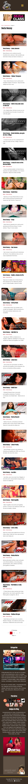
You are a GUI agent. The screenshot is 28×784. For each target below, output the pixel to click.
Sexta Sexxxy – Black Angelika (11, 500)
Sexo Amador (12, 730)
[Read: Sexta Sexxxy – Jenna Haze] (14, 351)
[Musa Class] (14, 17)
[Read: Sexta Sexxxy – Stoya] (14, 211)
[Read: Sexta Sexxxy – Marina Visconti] (14, 408)
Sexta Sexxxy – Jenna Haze (10, 360)
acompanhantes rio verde (18, 714)
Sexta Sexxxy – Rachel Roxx (10, 192)
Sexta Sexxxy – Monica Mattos (11, 555)
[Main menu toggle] (22, 5)
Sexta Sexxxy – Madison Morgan (11, 614)
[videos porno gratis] (14, 700)
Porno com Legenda (8, 727)
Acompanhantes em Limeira (9, 712)
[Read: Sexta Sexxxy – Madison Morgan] (14, 605)
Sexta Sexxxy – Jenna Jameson (11, 48)
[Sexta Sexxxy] (14, 653)
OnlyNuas (23, 724)
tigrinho (9, 732)
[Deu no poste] (23, 700)
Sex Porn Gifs (19, 730)
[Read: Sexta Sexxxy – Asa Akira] (14, 463)
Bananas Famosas (17, 717)
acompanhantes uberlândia (19, 715)
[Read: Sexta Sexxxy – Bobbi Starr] (14, 378)
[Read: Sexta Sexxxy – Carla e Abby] (14, 519)
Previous (14, 630)
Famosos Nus (13, 719)
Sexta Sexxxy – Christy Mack (10, 303)
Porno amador (22, 725)
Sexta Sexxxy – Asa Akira (9, 472)
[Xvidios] (12, 704)
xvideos (13, 732)
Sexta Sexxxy (9, 50)
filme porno (20, 719)
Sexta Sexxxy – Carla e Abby (10, 528)
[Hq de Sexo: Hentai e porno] (7, 704)
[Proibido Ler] (5, 700)
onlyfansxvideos (15, 725)
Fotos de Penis (20, 720)
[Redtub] (18, 700)
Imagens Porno (5, 724)
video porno (18, 732)
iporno (11, 724)
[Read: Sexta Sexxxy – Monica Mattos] (14, 546)
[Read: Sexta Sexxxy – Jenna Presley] (14, 436)
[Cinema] (14, 660)
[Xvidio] (21, 704)
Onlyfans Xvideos (6, 725)
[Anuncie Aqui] (14, 765)
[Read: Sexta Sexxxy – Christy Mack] (14, 294)
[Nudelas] (9, 700)
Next (14, 635)
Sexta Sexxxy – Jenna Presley (11, 445)
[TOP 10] (14, 666)
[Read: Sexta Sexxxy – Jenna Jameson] (14, 39)
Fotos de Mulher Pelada (10, 720)
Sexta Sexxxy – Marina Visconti (11, 417)
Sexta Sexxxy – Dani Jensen (10, 247)
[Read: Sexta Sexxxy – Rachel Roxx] (14, 183)
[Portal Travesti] (14, 746)
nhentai (18, 722)
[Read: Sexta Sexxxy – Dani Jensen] (14, 238)
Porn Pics (8, 729)
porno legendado (17, 727)
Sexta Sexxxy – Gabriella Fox (10, 332)
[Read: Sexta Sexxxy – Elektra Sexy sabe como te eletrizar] (14, 95)
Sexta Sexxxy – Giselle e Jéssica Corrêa (13, 275)
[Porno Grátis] (16, 704)
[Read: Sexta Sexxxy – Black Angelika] (14, 491)
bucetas (23, 717)
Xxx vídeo (17, 733)
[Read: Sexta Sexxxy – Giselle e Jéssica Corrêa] (14, 266)
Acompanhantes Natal (7, 715)
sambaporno (5, 730)
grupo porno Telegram (11, 722)
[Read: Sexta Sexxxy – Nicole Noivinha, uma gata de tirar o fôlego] (14, 124)
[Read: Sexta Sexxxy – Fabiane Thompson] (14, 67)
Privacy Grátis (14, 729)
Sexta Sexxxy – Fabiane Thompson (12, 76)
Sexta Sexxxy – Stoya (8, 220)
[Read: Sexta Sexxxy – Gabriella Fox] (14, 323)
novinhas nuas (16, 724)
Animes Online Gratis (7, 717)
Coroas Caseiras (6, 719)
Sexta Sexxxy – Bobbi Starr (10, 387)
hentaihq (23, 722)
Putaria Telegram (22, 729)
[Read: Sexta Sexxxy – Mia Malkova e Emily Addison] (14, 576)
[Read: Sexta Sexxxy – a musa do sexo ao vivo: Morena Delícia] (14, 154)
